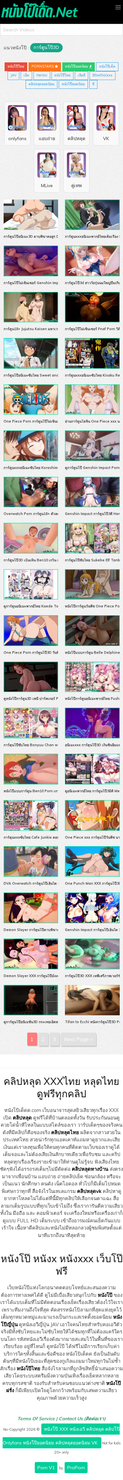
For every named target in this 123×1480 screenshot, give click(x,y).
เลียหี (81, 75)
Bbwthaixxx (102, 75)
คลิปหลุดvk (89, 1191)
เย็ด (26, 75)
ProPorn (76, 1468)
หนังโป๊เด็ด (107, 66)
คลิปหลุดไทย (65, 1132)
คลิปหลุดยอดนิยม (41, 84)
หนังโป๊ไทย (62, 75)
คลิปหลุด (22, 1118)
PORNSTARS (43, 66)
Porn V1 (46, 1468)
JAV (13, 75)
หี (93, 84)
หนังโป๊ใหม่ (16, 66)
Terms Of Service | (38, 1419)
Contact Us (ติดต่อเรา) (82, 1419)
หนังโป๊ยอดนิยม (77, 66)
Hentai (41, 75)
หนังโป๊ (105, 1295)
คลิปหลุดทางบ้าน (90, 1169)
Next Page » (78, 1039)
